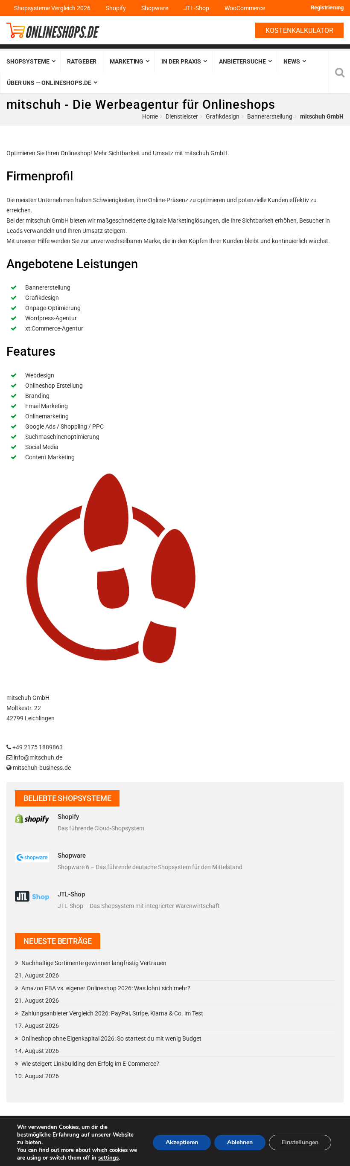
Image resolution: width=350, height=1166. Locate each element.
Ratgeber (81, 61)
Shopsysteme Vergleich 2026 (52, 8)
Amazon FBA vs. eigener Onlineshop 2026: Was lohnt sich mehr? (105, 988)
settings (108, 1158)
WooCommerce (245, 8)
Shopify (116, 8)
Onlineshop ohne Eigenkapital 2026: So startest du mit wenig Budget (111, 1038)
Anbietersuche (242, 61)
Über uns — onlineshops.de (49, 82)
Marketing (126, 61)
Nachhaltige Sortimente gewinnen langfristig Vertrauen (93, 963)
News (291, 61)
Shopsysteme (27, 61)
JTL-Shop (196, 8)
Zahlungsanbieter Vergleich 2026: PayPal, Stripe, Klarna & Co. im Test (112, 1013)
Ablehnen (240, 1142)
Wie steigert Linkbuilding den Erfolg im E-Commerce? (90, 1063)
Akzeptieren (182, 1142)
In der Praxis (181, 61)
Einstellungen (300, 1142)
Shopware (154, 8)
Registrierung (327, 7)
